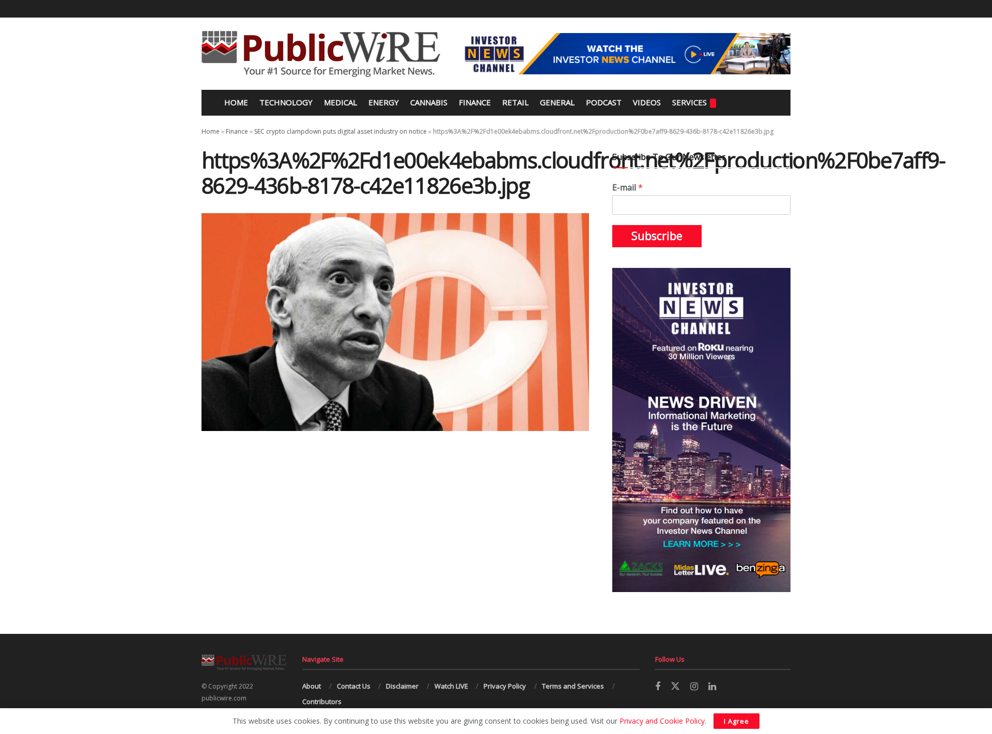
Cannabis (428, 102)
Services (689, 102)
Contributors (322, 701)
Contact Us (353, 686)
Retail (515, 102)
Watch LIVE (451, 686)
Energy (383, 102)
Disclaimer (402, 686)
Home (235, 102)
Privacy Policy (505, 686)
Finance (475, 102)
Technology (286, 102)
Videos (647, 102)
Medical (340, 102)
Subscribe (657, 236)
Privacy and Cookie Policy (662, 721)
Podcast (604, 102)
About (311, 686)
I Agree (736, 721)
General (557, 102)
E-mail (627, 187)
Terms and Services (573, 686)
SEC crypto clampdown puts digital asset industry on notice (340, 131)
